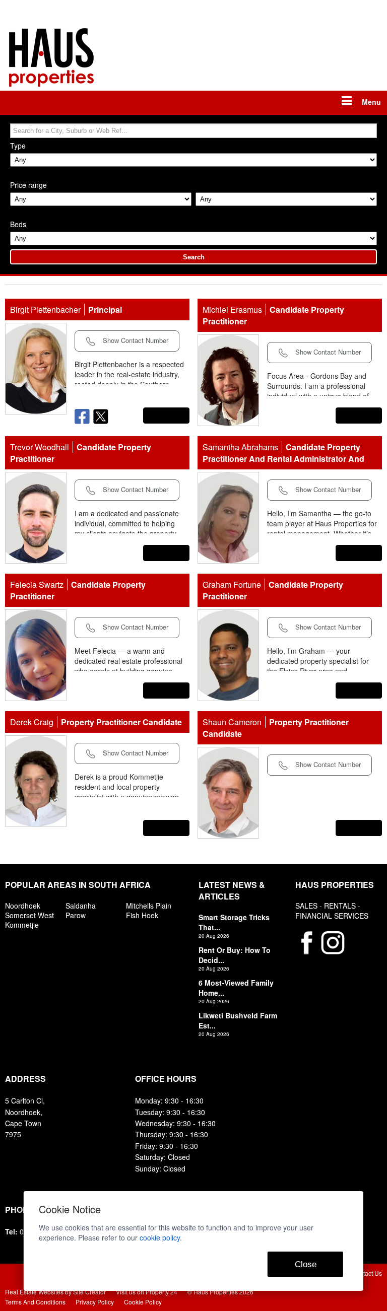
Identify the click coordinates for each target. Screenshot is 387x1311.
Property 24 (161, 1291)
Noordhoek (22, 906)
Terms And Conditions (35, 1301)
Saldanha (81, 906)
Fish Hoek (142, 915)
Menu (371, 102)
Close (305, 1264)
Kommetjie (22, 925)
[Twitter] (100, 415)
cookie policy (160, 1237)
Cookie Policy (143, 1301)
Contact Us (367, 1273)
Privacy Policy (95, 1301)
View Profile (166, 415)
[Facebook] (84, 415)
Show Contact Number (134, 340)
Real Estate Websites (34, 1291)
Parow (76, 915)
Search (194, 257)
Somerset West (29, 915)
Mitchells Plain (148, 906)
